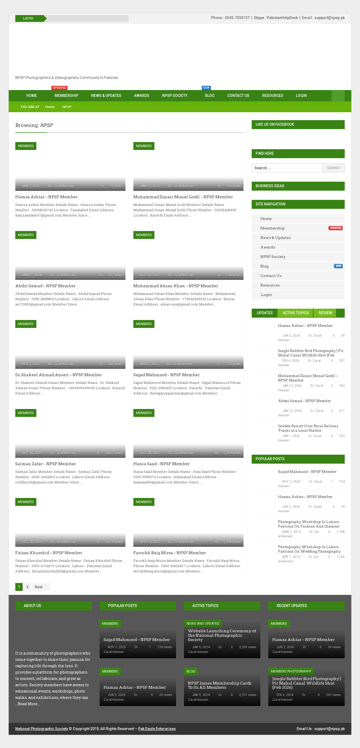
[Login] (338, 96)
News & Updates (106, 95)
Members (26, 146)
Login (301, 95)
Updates (264, 313)
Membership (65, 94)
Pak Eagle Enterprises (157, 729)
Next (38, 587)
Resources (272, 95)
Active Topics (295, 313)
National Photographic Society (41, 729)
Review (325, 313)
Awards (141, 95)
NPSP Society (174, 95)
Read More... (29, 703)
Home (31, 95)
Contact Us (238, 95)
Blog (209, 94)
